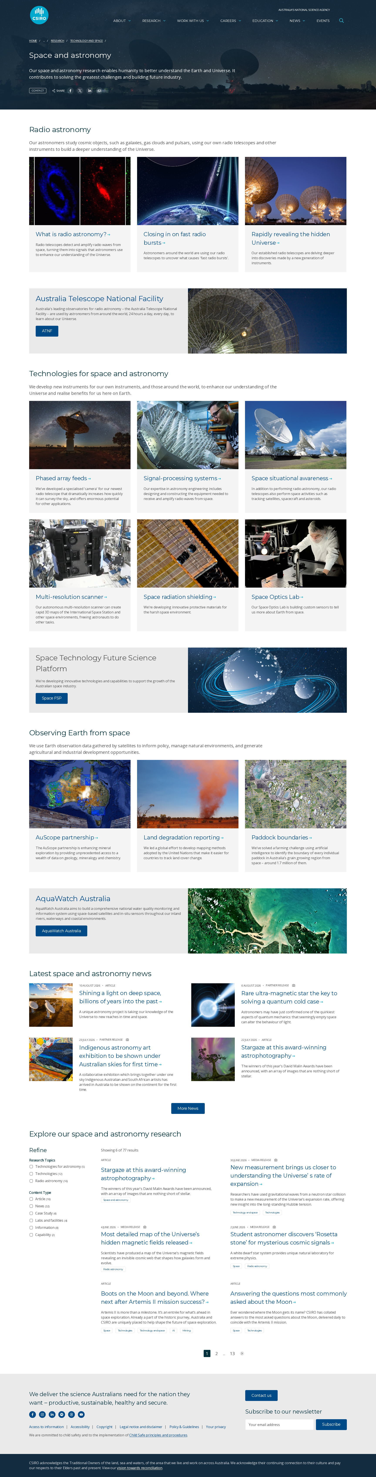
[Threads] (71, 1414)
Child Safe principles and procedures (158, 1435)
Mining (187, 1330)
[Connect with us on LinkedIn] (52, 1414)
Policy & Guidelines (184, 1426)
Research (151, 21)
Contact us (261, 1395)
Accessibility (80, 1426)
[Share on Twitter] (80, 90)
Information (46, 1227)
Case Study (45, 1213)
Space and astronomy (115, 1199)
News (295, 21)
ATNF (47, 331)
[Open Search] (341, 20)
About (119, 21)
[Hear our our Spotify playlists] (61, 1414)
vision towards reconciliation (139, 1467)
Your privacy (216, 1426)
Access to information (46, 1426)
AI (173, 1330)
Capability (45, 1234)
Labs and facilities (51, 1220)
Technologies (48, 1173)
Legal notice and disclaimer (141, 1426)
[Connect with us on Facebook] (32, 1414)
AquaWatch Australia (61, 931)
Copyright (104, 1426)
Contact (38, 90)
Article (42, 1198)
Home (33, 41)
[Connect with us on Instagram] (42, 1414)
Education (262, 21)
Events (323, 21)
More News (188, 1108)
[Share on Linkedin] (89, 90)
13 (232, 1353)
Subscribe (331, 1424)
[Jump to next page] (242, 1353)
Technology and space (86, 41)
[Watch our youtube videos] (81, 1414)
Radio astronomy (51, 1180)
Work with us (190, 21)
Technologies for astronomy (60, 1166)
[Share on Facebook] (70, 90)
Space (236, 1266)
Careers (228, 21)
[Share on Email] (99, 90)
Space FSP (51, 698)
